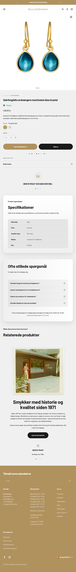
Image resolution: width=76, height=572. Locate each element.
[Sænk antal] (6, 137)
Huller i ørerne (62, 513)
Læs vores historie (38, 435)
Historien (60, 494)
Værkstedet (61, 501)
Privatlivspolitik (8, 544)
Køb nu (55, 147)
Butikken (60, 498)
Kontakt (60, 516)
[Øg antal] (15, 137)
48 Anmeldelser (15, 95)
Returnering (7, 541)
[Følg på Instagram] (9, 557)
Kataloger (6, 537)
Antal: (5, 133)
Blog (58, 505)
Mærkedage (61, 509)
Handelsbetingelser (10, 548)
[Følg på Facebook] (4, 557)
